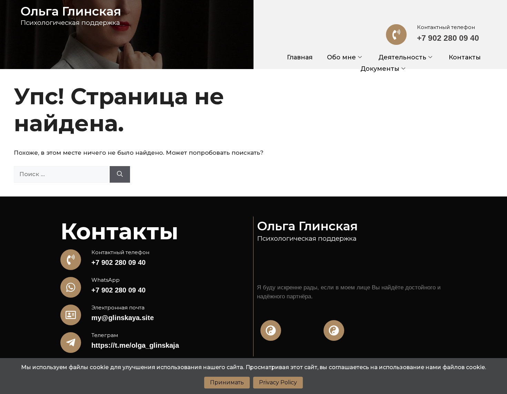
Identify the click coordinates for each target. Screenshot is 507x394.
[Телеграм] (70, 342)
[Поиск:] (62, 174)
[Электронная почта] (70, 315)
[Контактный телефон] (396, 34)
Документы (379, 69)
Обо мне (341, 57)
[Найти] (120, 174)
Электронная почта (118, 307)
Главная (299, 57)
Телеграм (104, 335)
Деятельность (402, 57)
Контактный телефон (446, 27)
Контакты (465, 57)
